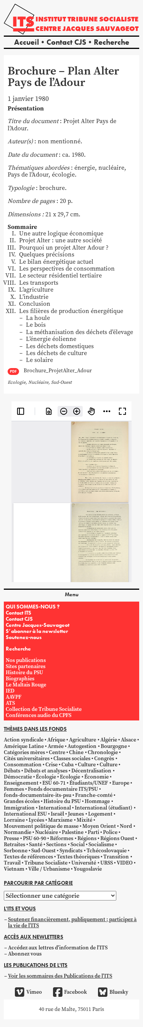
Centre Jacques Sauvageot (86, 28)
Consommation (23, 764)
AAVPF (13, 697)
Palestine (73, 832)
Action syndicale (23, 739)
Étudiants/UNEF (88, 783)
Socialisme (101, 844)
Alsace (128, 739)
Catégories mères (24, 752)
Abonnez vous (25, 953)
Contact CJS (66, 42)
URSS (106, 862)
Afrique (56, 739)
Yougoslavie (88, 869)
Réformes (61, 838)
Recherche (111, 42)
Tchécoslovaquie (107, 850)
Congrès (104, 758)
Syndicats (70, 850)
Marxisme (60, 820)
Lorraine (14, 820)
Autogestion (81, 746)
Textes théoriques (78, 856)
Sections (56, 844)
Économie (96, 776)
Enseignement (21, 783)
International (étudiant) (103, 807)
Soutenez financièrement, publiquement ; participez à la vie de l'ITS (72, 922)
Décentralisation (91, 770)
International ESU (25, 814)
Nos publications (26, 660)
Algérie (108, 739)
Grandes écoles (22, 801)
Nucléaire (46, 832)
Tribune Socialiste (45, 862)
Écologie (46, 776)
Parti (93, 832)
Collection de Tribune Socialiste (44, 709)
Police (110, 832)
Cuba (67, 764)
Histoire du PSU (24, 672)
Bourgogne (114, 746)
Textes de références (28, 856)
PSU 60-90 (34, 838)
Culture (87, 764)
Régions (86, 838)
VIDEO (125, 862)
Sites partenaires (25, 666)
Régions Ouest (117, 838)
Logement (100, 814)
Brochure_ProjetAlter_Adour (58, 371)
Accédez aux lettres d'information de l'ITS (58, 947)
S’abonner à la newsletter (37, 631)
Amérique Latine (24, 746)
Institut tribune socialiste (86, 19)
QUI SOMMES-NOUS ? (32, 606)
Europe (120, 783)
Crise (51, 764)
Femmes (14, 789)
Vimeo (34, 992)
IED (10, 690)
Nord (126, 826)
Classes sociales (71, 758)
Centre (57, 752)
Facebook (75, 992)
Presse (11, 838)
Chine (76, 752)
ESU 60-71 (54, 783)
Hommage (97, 801)
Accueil (26, 42)
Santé (35, 844)
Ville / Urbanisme (49, 869)
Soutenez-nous (24, 637)
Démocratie (18, 776)
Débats (12, 770)
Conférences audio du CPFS (38, 715)
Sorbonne (15, 850)
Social (78, 844)
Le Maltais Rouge (26, 684)
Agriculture (82, 739)
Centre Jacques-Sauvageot (37, 624)
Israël (57, 814)
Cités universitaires (27, 758)
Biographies (20, 678)
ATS (10, 703)
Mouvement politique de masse (41, 826)
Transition (116, 856)
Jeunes (76, 814)
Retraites (14, 844)
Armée (56, 746)
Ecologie (70, 776)
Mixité (84, 820)
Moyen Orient (99, 826)
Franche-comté (93, 795)
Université (83, 862)
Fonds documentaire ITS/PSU (63, 789)
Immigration (19, 807)
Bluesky (118, 992)
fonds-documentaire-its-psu (37, 795)
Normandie (17, 832)
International (55, 807)
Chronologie (103, 752)
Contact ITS (18, 612)
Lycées (36, 820)
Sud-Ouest (43, 850)
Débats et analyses (45, 770)
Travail (12, 862)
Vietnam (14, 869)
